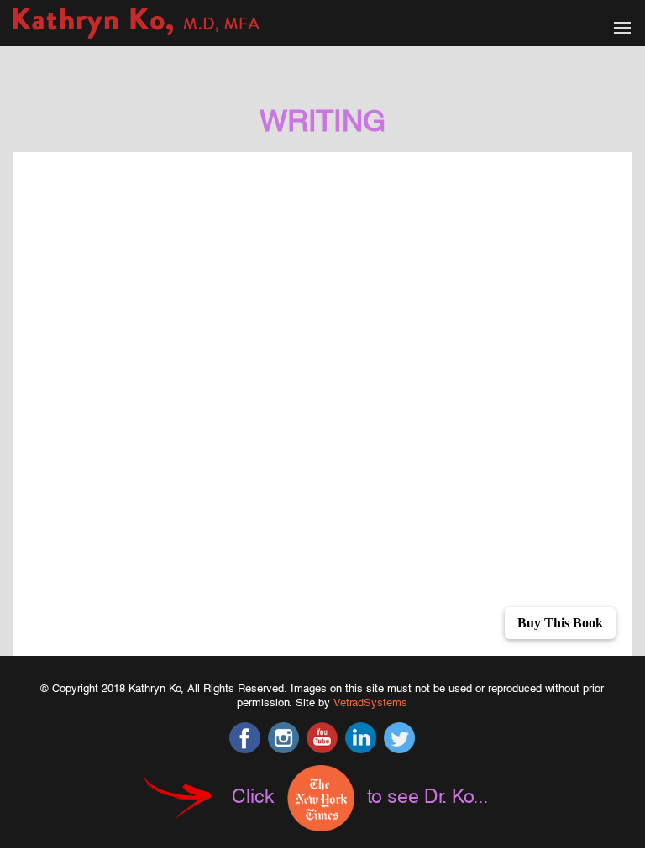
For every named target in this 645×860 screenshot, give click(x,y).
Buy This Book (560, 623)
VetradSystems (370, 702)
